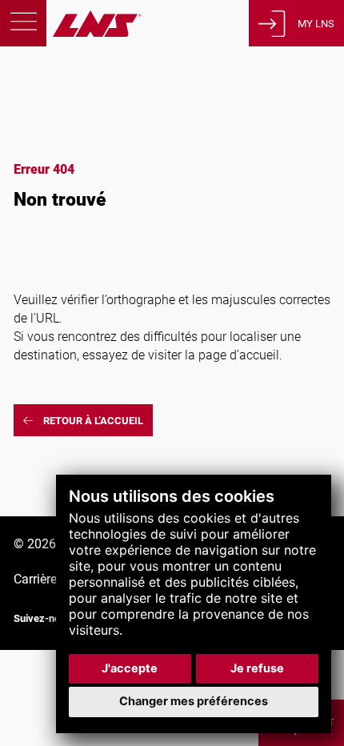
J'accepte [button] (130, 668)
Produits (44, 74)
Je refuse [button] (257, 668)
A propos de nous (70, 149)
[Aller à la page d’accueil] (71, 32)
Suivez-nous (42, 618)
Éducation (49, 124)
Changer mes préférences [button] (193, 701)
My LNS (316, 24)
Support (43, 98)
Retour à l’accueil (93, 421)
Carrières (38, 579)
